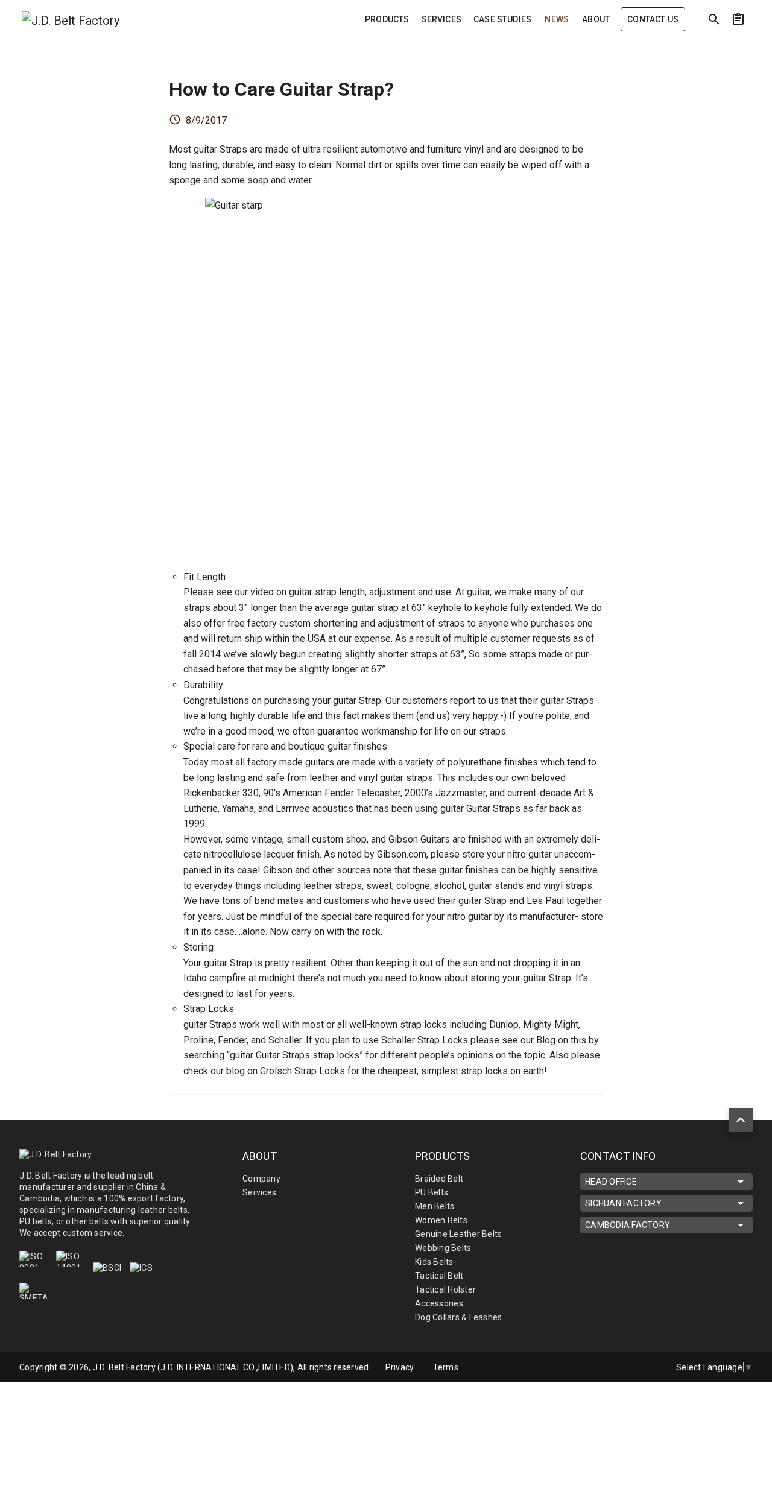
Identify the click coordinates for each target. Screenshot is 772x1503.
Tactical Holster (445, 1289)
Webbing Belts (443, 1248)
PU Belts (431, 1192)
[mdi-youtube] (648, 1367)
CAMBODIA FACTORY (627, 1225)
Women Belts (441, 1220)
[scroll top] (741, 1120)
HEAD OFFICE (611, 1181)
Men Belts (434, 1206)
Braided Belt (439, 1178)
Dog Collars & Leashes (458, 1317)
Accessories (439, 1303)
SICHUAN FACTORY (623, 1203)
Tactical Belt (439, 1275)
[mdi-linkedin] (623, 1367)
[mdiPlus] (760, 45)
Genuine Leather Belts (458, 1234)
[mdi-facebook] (598, 1367)
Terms (445, 1367)
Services (259, 1192)
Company (261, 1178)
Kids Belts (434, 1262)
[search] (714, 19)
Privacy (399, 1367)
